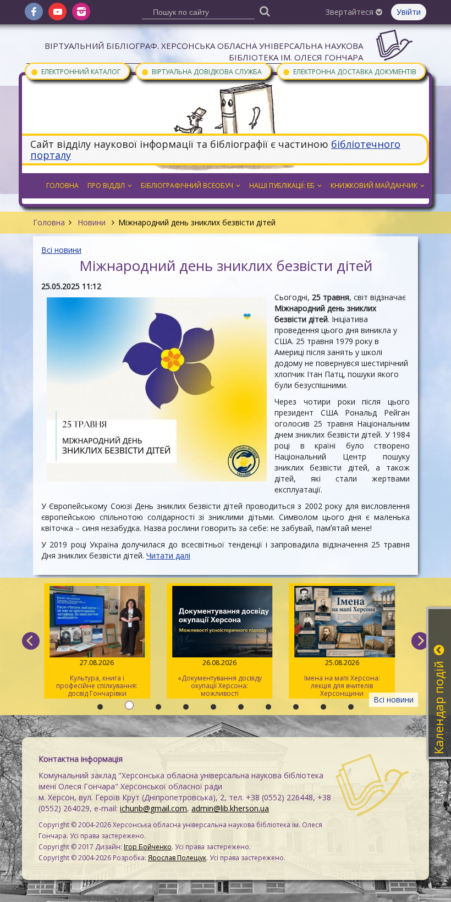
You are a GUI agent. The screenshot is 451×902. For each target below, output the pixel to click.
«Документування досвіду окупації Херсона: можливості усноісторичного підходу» (219, 678)
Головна (49, 222)
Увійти (409, 12)
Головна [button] (62, 185)
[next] (420, 641)
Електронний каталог (75, 71)
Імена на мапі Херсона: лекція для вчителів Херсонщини (342, 678)
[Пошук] (265, 11)
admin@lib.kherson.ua (230, 808)
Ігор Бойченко (148, 846)
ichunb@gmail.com (153, 808)
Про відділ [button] (106, 185)
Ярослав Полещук (177, 857)
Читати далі (168, 555)
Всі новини (61, 250)
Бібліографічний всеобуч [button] (187, 185)
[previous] (31, 641)
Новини (91, 222)
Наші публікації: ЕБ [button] (282, 185)
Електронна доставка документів (349, 71)
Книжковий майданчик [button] (374, 185)
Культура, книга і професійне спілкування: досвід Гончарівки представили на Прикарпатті (97, 678)
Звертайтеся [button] (351, 12)
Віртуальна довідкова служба (201, 71)
